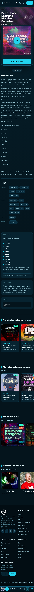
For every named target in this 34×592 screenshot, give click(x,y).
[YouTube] (10, 531)
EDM (2, 551)
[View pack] (3, 589)
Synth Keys (19, 208)
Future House (14, 195)
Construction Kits (23, 551)
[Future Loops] (17, 304)
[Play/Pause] (7, 589)
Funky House (24, 187)
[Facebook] (14, 531)
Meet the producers (9, 469)
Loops (20, 543)
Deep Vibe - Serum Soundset (9, 346)
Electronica (4, 557)
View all (27, 320)
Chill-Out (6, 393)
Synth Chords (14, 204)
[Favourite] (26, 17)
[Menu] (2, 3)
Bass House (20, 191)
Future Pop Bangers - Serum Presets (13, 449)
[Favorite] (3, 326)
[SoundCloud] (6, 531)
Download (11, 339)
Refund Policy (22, 528)
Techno (3, 548)
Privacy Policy (22, 534)
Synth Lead (24, 204)
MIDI (19, 557)
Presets (12, 217)
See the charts (7, 420)
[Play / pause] (17, 40)
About (20, 514)
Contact (20, 517)
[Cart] (23, 3)
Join (12, 574)
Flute (27, 208)
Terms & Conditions (24, 531)
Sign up (29, 3)
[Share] (31, 17)
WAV (19, 554)
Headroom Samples (16, 349)
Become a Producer (24, 522)
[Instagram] (2, 531)
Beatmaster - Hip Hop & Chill (9, 396)
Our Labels (21, 525)
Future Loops (7, 24)
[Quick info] (16, 326)
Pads (11, 208)
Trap (23, 393)
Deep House (5, 10)
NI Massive (13, 222)
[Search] (20, 3)
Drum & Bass (5, 554)
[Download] (27, 589)
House (12, 191)
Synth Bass (13, 200)
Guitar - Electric (14, 212)
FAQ (19, 520)
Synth (21, 200)
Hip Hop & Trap (5, 543)
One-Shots (21, 546)
